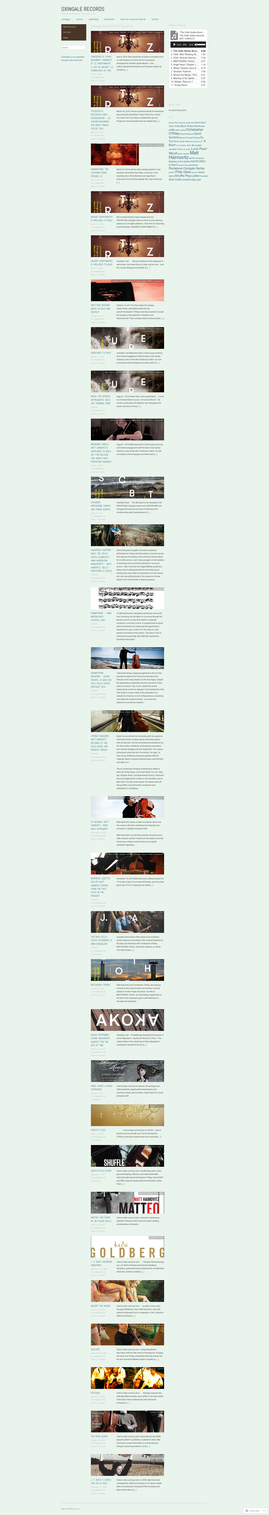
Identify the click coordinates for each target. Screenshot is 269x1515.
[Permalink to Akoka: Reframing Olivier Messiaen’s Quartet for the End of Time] (127, 1020)
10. (182, 81)
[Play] (174, 44)
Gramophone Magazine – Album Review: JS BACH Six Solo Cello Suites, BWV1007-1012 (101, 680)
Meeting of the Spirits (179, 161)
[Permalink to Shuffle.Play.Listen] (127, 1156)
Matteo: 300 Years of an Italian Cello (101, 1219)
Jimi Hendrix (181, 145)
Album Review (114, 32)
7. (181, 71)
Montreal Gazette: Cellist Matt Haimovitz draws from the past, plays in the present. (100, 887)
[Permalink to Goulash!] (127, 1335)
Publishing (93, 19)
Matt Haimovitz (184, 154)
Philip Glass (183, 172)
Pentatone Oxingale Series (187, 168)
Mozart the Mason (100, 1305)
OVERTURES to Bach (101, 352)
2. (185, 54)
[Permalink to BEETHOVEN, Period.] (127, 970)
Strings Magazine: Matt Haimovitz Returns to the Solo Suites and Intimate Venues (100, 743)
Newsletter (109, 19)
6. (185, 67)
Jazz (161, 1062)
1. (185, 50)
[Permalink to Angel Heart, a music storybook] (127, 1072)
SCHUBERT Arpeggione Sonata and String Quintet (101, 506)
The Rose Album (99, 1436)
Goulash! (95, 1349)
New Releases (69, 27)
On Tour (66, 32)
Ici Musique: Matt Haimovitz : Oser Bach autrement (100, 825)
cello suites (180, 129)
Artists (79, 19)
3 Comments (96, 954)
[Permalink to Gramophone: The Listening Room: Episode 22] (115, 155)
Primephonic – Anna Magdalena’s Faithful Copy (101, 616)
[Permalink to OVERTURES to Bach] (127, 339)
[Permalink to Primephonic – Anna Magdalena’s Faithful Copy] (127, 599)
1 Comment (95, 1099)
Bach (198, 122)
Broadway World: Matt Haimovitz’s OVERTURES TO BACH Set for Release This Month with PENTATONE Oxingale (101, 453)
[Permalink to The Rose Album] (127, 1422)
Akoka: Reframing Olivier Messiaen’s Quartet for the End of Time (100, 1040)
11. (179, 85)
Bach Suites (187, 126)
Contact (155, 19)
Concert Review (130, 712)
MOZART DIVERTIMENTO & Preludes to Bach (102, 218)
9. (185, 78)
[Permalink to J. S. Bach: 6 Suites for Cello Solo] (127, 1465)
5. (185, 64)
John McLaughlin (194, 145)
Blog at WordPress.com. (70, 1508)
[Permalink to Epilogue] (127, 1378)
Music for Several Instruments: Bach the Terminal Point (101, 400)
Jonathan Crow (175, 149)
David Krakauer (186, 133)
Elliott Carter (179, 141)
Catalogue (66, 19)
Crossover (137, 281)
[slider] (200, 44)
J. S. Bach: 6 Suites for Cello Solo (101, 1481)
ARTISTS (130, 32)
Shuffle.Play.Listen (101, 1170)
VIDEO (160, 798)
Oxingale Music (183, 165)
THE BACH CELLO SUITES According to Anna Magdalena (101, 940)
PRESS (150, 32)
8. (185, 74)
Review (194, 172)
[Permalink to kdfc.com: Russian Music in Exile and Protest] (127, 291)
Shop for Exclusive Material (133, 19)
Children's (130, 1062)
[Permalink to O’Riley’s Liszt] (127, 1116)
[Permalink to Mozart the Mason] (127, 1291)
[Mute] (196, 44)
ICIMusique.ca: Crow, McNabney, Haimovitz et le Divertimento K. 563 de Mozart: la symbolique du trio (102, 63)
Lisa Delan (186, 149)
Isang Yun (196, 141)
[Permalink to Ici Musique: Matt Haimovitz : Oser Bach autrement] (127, 807)
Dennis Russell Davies (189, 137)
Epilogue (95, 1392)
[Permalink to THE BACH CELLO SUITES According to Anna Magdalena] (127, 923)
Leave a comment (98, 80)
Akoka (171, 122)
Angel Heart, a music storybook (102, 1087)
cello (172, 129)
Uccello (186, 179)
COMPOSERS (142, 372)
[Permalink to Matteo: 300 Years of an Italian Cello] (127, 1203)
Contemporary (141, 712)
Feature (143, 854)
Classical (138, 32)
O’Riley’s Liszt (98, 1130)
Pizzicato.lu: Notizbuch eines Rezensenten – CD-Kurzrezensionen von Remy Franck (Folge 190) (101, 120)
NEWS (144, 32)
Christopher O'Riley (186, 131)
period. (172, 172)
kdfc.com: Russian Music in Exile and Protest (100, 308)
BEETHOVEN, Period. (100, 984)
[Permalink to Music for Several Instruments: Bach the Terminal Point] (127, 382)
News (65, 38)
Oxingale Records (82, 9)
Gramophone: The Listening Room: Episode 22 (100, 173)
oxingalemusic (99, 77)
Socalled (204, 176)
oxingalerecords (100, 516)
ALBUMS (123, 32)
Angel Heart (190, 122)
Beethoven (199, 126)
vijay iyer (196, 179)
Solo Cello (175, 179)
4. (185, 61)
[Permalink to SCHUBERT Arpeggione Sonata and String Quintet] (127, 488)
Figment (188, 141)
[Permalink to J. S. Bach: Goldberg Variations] (127, 1247)
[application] (188, 44)
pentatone (193, 164)
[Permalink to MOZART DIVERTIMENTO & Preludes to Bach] (127, 202)
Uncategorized (158, 32)
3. (185, 57)
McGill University (196, 158)
